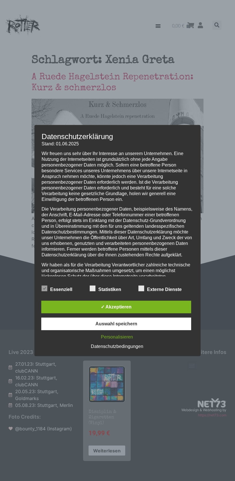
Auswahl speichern (116, 323)
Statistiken (109, 289)
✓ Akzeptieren (116, 306)
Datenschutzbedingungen (117, 346)
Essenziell (61, 289)
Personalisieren (117, 336)
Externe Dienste (164, 289)
